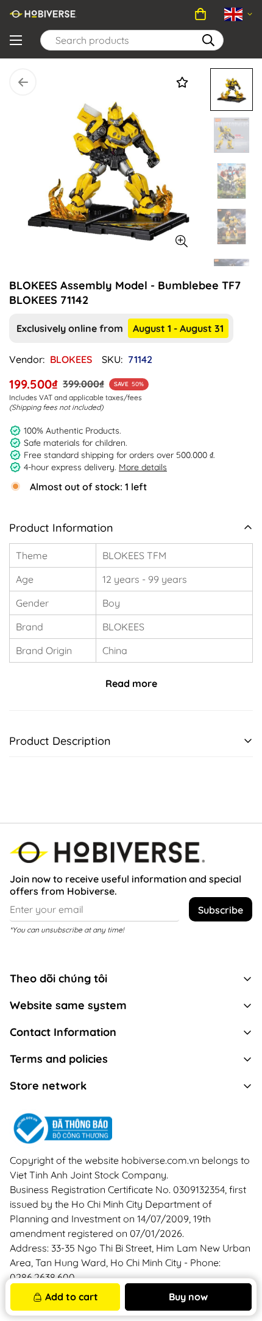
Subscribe (220, 910)
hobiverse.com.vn (160, 1160)
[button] (200, 14)
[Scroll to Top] (228, 1223)
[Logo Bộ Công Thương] (131, 1128)
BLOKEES (71, 359)
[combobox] (132, 40)
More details (143, 467)
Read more (131, 683)
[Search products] (208, 40)
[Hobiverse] (43, 14)
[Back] (23, 82)
